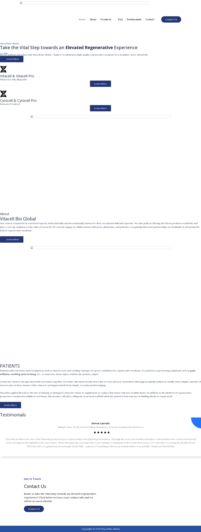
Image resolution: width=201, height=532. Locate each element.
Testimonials (134, 19)
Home (82, 19)
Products (105, 19)
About (93, 19)
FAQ (120, 19)
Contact (149, 19)
